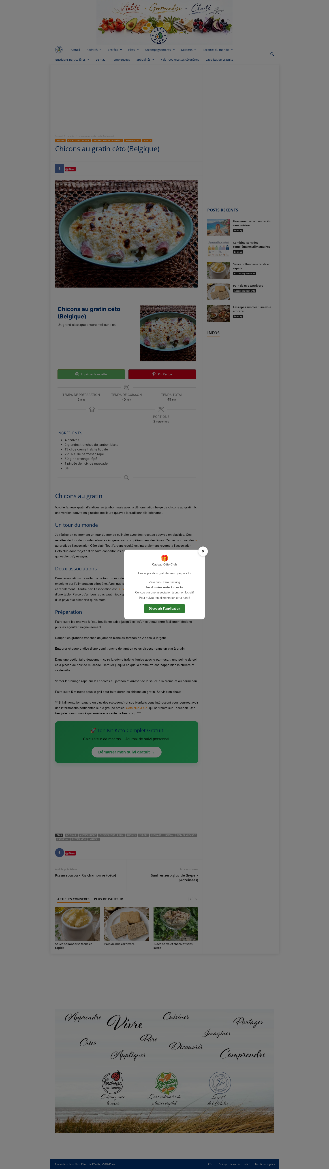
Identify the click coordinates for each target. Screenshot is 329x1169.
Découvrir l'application (164, 608)
